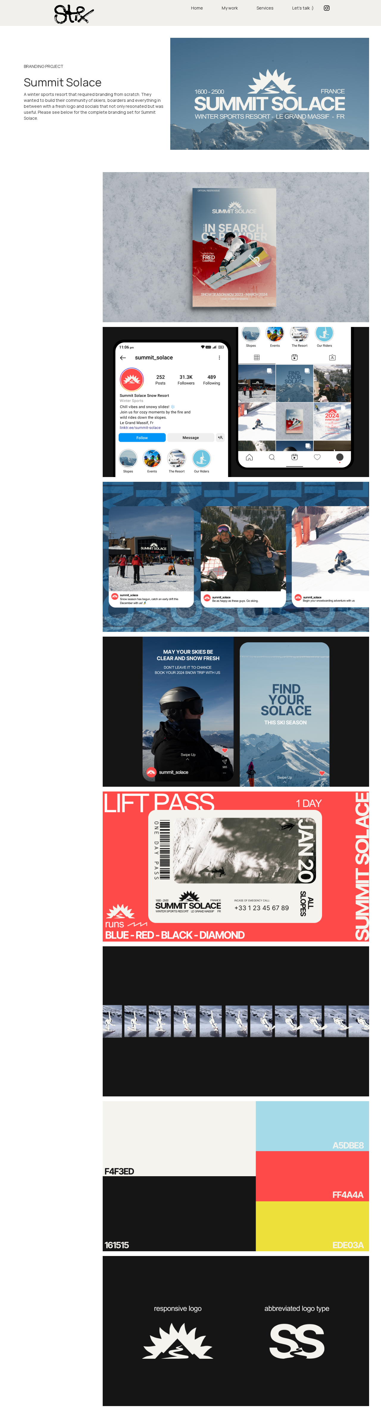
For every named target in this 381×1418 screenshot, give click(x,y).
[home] (73, 14)
